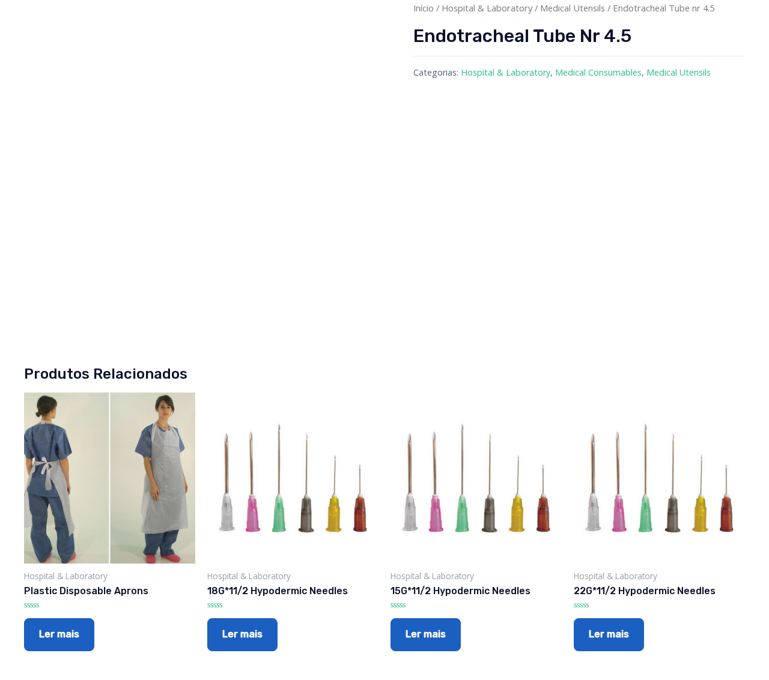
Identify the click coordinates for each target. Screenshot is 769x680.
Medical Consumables (598, 72)
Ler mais (59, 634)
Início (423, 8)
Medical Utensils (572, 8)
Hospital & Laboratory (487, 8)
